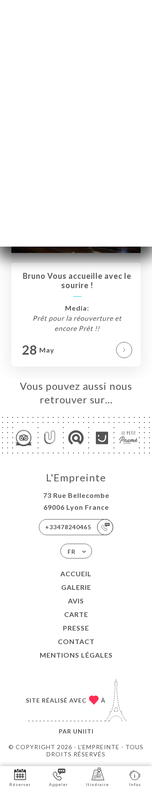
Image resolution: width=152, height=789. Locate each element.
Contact (76, 641)
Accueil (76, 574)
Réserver (20, 784)
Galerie (76, 587)
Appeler (58, 784)
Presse (76, 628)
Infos (135, 784)
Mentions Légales (76, 655)
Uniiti (83, 731)
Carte (76, 614)
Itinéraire (97, 784)
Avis (76, 601)
